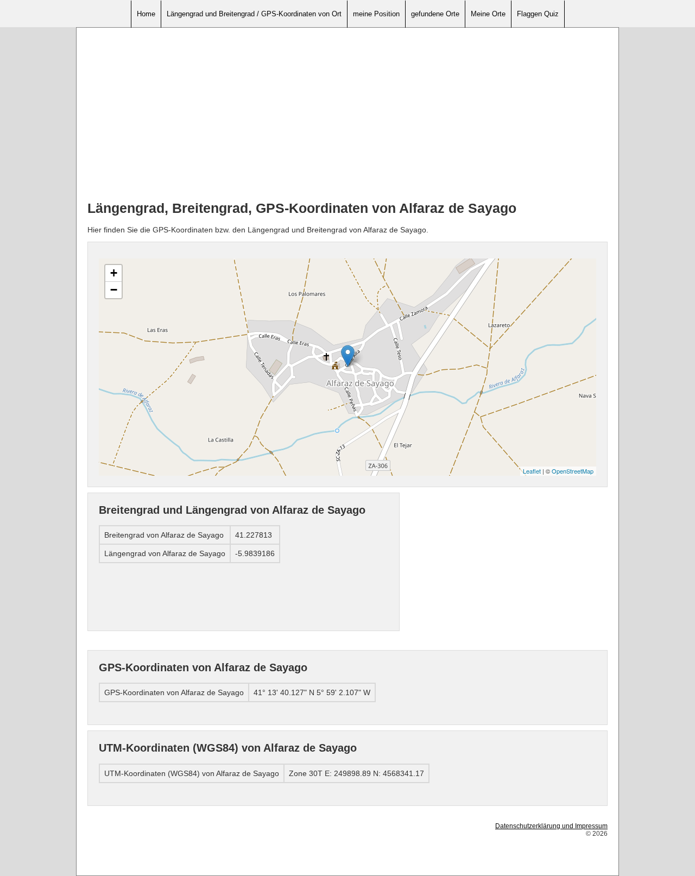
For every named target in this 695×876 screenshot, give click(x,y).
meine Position (376, 14)
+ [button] (113, 273)
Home (146, 14)
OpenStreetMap (572, 471)
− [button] (113, 290)
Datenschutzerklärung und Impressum (551, 826)
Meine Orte (488, 14)
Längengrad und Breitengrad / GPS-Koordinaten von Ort (254, 14)
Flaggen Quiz (538, 14)
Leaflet (532, 471)
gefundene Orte (435, 14)
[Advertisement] (347, 115)
